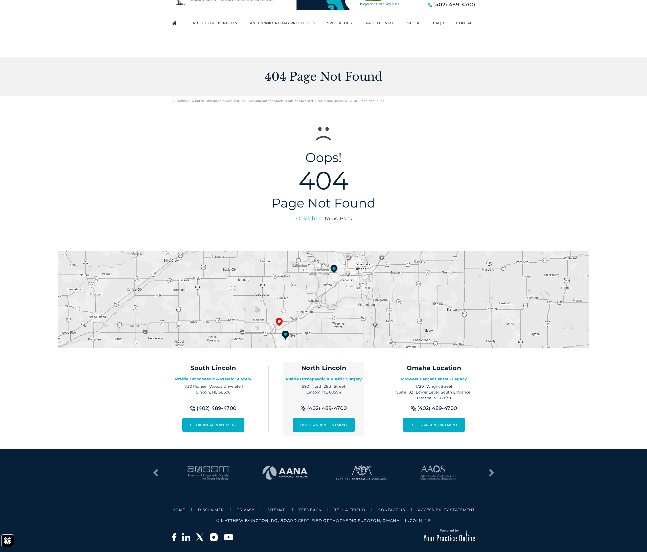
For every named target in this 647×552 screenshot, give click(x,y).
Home (178, 510)
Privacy (246, 510)
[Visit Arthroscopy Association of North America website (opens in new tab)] (285, 478)
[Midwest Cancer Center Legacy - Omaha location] (334, 269)
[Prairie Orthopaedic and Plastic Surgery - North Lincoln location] (279, 322)
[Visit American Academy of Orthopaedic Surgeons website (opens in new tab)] (438, 478)
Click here (311, 218)
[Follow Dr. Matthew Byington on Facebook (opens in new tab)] (174, 537)
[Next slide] (491, 473)
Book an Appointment (213, 425)
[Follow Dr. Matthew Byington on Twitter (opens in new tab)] (200, 537)
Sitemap (276, 510)
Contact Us (391, 510)
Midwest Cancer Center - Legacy (434, 379)
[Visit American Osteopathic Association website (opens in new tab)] (362, 478)
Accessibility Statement (446, 510)
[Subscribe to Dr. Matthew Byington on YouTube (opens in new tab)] (228, 537)
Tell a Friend (349, 510)
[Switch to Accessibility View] (7, 540)
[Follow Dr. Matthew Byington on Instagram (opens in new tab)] (214, 537)
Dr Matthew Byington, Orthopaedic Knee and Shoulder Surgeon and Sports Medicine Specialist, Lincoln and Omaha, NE (260, 101)
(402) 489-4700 (454, 5)
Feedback (310, 510)
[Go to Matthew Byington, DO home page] (178, 23)
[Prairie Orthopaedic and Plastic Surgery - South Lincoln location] (285, 335)
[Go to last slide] (155, 473)
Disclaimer (211, 510)
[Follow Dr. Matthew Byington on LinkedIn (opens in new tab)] (186, 537)
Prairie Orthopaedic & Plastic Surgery (213, 379)
